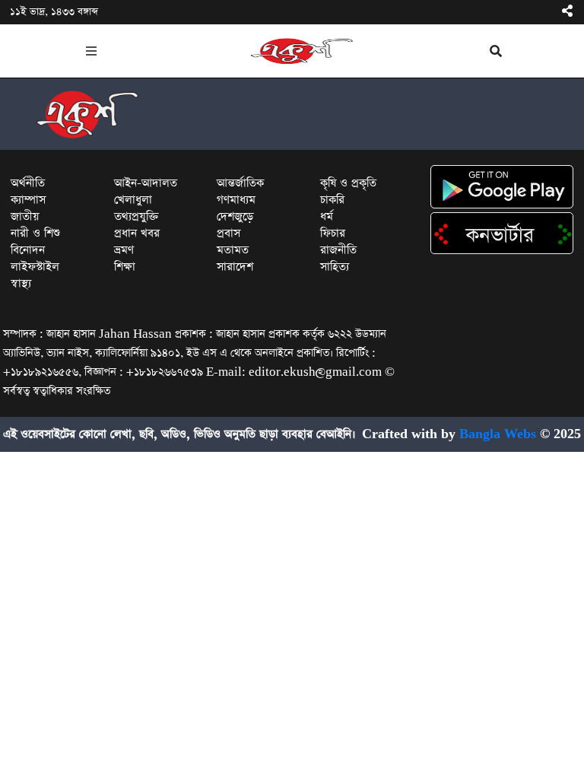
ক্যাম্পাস (28, 200)
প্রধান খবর (137, 233)
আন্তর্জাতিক (240, 183)
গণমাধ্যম (236, 200)
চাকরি (332, 200)
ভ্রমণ (124, 250)
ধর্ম (326, 216)
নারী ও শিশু (35, 233)
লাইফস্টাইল (35, 267)
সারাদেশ (235, 267)
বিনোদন (28, 250)
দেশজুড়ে (235, 216)
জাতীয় (25, 216)
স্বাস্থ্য (21, 283)
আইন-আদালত (145, 183)
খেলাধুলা (133, 200)
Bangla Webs (497, 434)
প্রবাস (228, 233)
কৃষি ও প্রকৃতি (348, 183)
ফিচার (332, 233)
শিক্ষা (124, 267)
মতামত (233, 250)
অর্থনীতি (28, 183)
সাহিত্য (334, 267)
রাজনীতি (338, 250)
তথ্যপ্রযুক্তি (136, 216)
